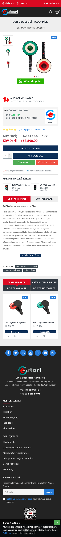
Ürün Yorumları (44, 199)
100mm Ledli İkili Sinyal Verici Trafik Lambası (21, 185)
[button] (34, 76)
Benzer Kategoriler (44, 288)
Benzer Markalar (17, 288)
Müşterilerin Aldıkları (44, 282)
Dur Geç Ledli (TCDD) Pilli (26, 266)
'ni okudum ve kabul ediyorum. (28, 500)
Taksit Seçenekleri (30, 148)
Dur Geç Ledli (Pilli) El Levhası (17, 323)
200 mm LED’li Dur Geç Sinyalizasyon (49, 185)
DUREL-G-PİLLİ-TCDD (12, 270)
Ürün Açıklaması (17, 199)
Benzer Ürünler (16, 282)
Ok (57, 522)
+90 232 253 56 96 (30, 393)
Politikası (7, 533)
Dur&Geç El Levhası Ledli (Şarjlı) (45, 323)
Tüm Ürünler (30, 270)
